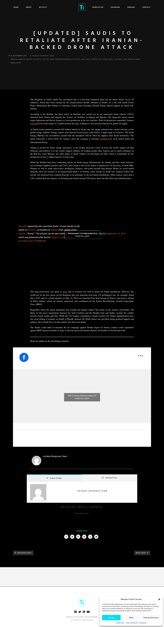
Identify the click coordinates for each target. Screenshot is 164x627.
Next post (141, 553)
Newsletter (97, 7)
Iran (52, 59)
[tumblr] (90, 537)
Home (16, 7)
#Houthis (22, 226)
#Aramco (32, 230)
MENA (13, 63)
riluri (91, 620)
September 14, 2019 (115, 233)
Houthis (45, 59)
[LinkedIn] (84, 612)
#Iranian (22, 233)
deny (65, 291)
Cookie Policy (120, 623)
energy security (33, 59)
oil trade (103, 59)
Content (131, 7)
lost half (34, 123)
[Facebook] (76, 612)
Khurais (94, 59)
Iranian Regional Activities (67, 59)
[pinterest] (84, 537)
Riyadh (119, 59)
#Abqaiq (54, 230)
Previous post (24, 553)
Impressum (143, 623)
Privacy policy (79, 617)
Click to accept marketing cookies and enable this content (82, 234)
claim (125, 175)
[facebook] (66, 537)
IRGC (88, 59)
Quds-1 (112, 59)
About (29, 7)
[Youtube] (88, 612)
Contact (146, 7)
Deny (131, 618)
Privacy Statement (132, 623)
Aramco (21, 59)
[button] (159, 599)
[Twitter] (80, 612)
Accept (111, 618)
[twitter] (72, 537)
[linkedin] (78, 537)
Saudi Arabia (128, 59)
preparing (104, 138)
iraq (83, 59)
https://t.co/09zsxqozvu (62, 237)
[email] (96, 537)
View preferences (151, 618)
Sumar (138, 59)
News (18, 63)
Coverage (115, 7)
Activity (43, 7)
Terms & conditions (91, 617)
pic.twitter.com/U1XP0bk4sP (32, 241)
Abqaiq (14, 59)
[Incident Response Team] (36, 465)
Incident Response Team (43, 56)
